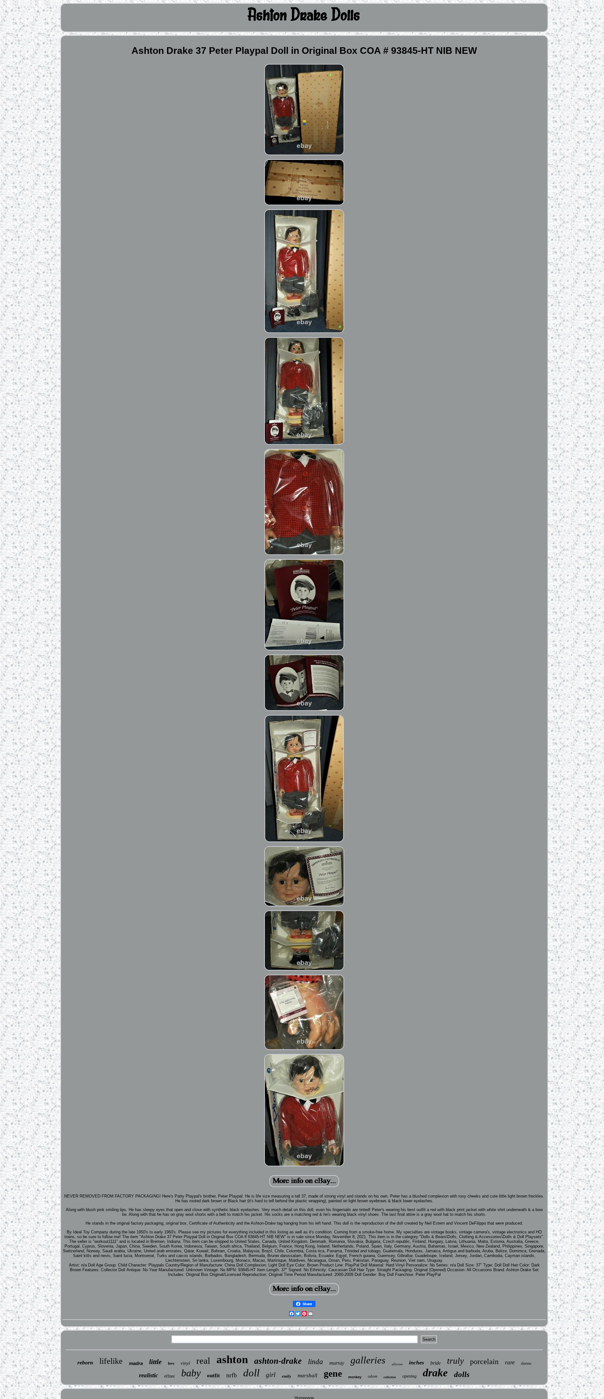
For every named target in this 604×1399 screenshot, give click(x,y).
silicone (397, 1364)
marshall (307, 1376)
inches (416, 1362)
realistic (148, 1375)
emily (286, 1376)
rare (510, 1362)
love (171, 1363)
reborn (85, 1362)
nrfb (231, 1375)
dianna (526, 1363)
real (203, 1361)
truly (455, 1361)
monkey (354, 1377)
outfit (213, 1376)
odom (372, 1376)
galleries (367, 1360)
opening (409, 1376)
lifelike (111, 1361)
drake (435, 1373)
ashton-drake (278, 1361)
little (155, 1362)
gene (333, 1373)
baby (191, 1373)
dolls (462, 1374)
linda (315, 1362)
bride (435, 1363)
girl (271, 1375)
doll (251, 1373)
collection (389, 1377)
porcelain (484, 1361)
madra (136, 1363)
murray (336, 1363)
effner (169, 1376)
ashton (232, 1359)
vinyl (185, 1363)
